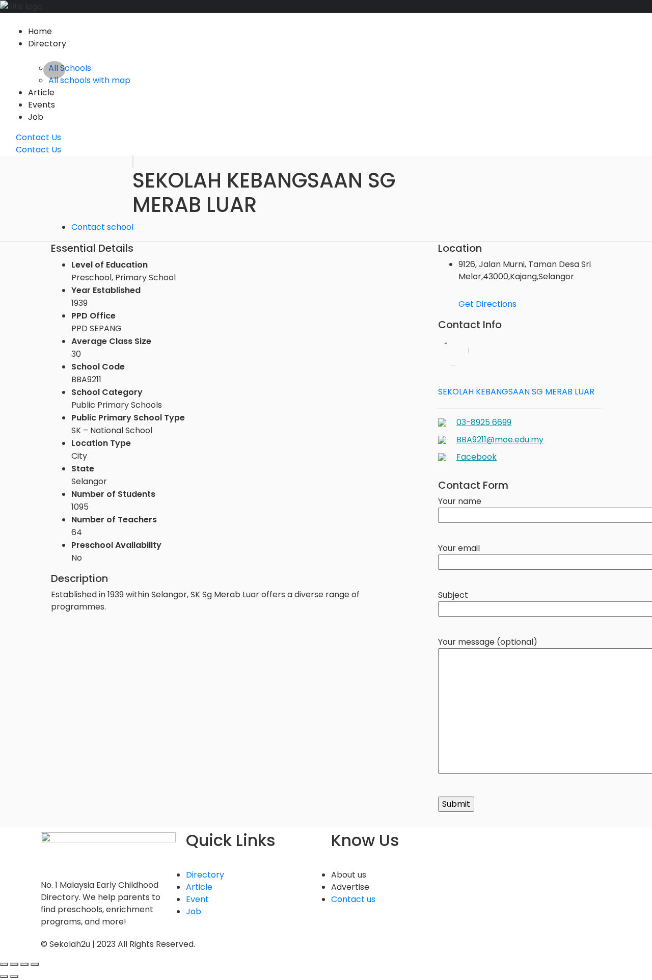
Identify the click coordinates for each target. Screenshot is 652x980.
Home (40, 31)
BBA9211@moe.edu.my (500, 439)
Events (41, 105)
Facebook (476, 457)
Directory (47, 43)
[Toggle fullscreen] (24, 964)
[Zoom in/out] (35, 964)
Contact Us (37, 137)
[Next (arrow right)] (14, 976)
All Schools (69, 68)
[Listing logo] (132, 161)
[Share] (14, 964)
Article (41, 92)
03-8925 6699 (483, 422)
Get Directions (487, 304)
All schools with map (89, 80)
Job (35, 117)
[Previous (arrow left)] (4, 976)
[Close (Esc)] (4, 964)
